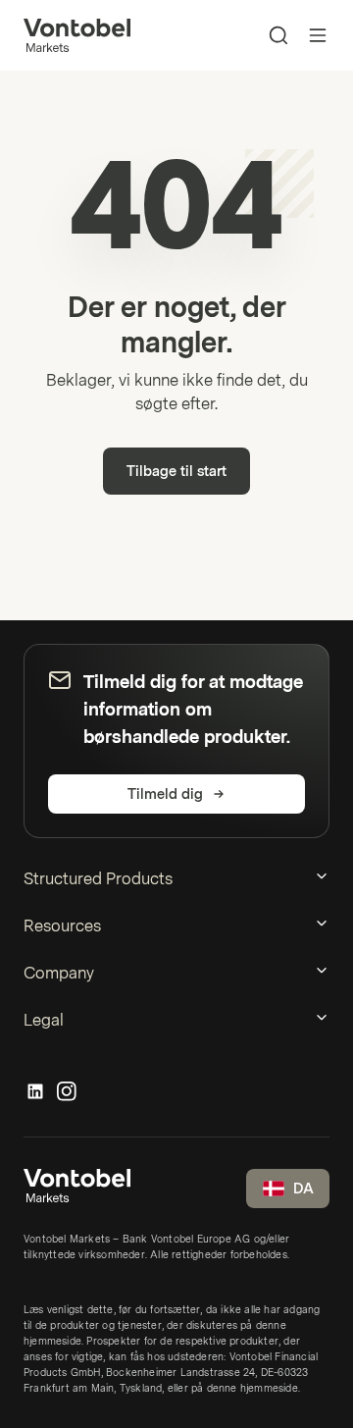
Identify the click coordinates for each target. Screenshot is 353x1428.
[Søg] (278, 35)
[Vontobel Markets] (77, 35)
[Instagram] (66, 1092)
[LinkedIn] (35, 1092)
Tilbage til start (176, 471)
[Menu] (317, 35)
